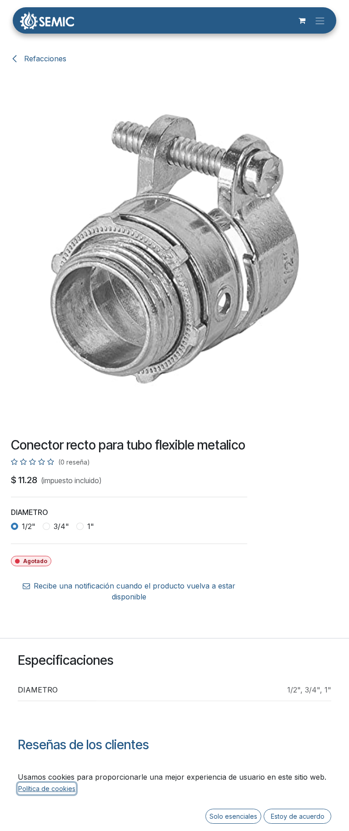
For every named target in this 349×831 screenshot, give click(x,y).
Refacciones (44, 58)
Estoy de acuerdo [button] (297, 816)
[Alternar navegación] (320, 20)
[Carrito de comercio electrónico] (302, 20)
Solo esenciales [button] (233, 816)
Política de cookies (46, 788)
